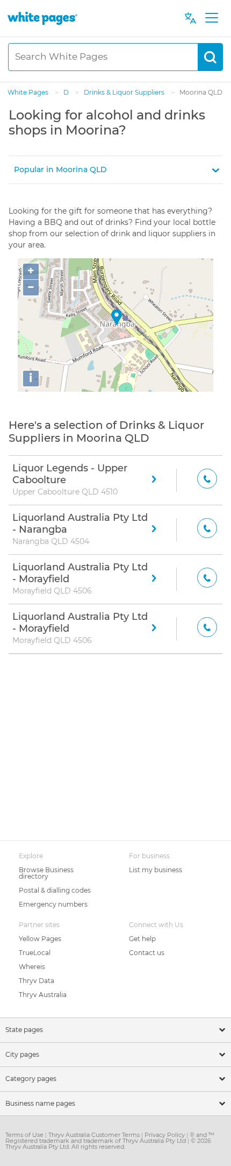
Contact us (146, 953)
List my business (155, 870)
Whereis (32, 967)
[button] (115, 170)
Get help (142, 939)
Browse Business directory (46, 873)
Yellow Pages (40, 939)
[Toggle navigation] (211, 18)
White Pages (29, 92)
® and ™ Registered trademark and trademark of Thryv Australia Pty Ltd (109, 1137)
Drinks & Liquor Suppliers (125, 92)
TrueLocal (34, 953)
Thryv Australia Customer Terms (94, 1135)
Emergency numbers (53, 904)
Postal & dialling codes (55, 890)
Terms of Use (25, 1135)
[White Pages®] (42, 18)
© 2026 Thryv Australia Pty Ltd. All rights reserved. (108, 1143)
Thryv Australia (43, 995)
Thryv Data (36, 981)
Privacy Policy (165, 1135)
